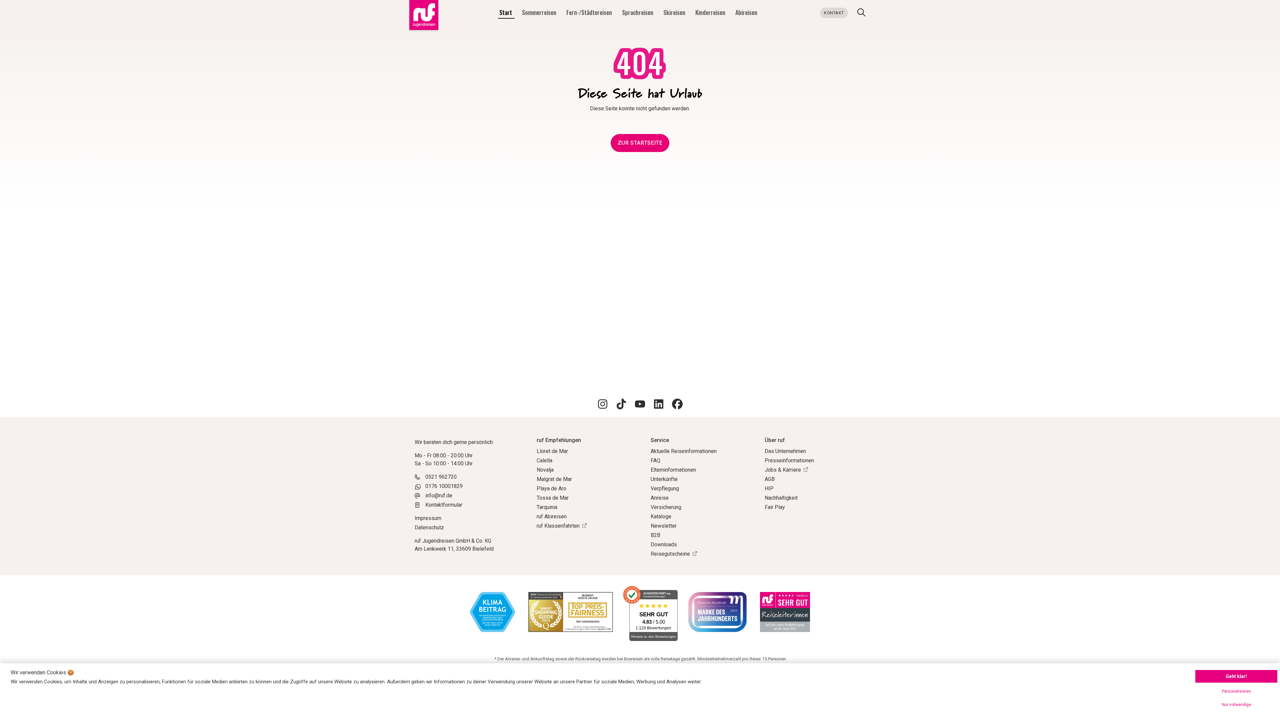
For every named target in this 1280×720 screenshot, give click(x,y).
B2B (655, 535)
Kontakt (834, 12)
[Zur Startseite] (422, 15)
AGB (770, 479)
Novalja (545, 470)
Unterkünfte (664, 479)
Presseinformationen (789, 460)
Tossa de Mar (553, 498)
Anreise (660, 498)
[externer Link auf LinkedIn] (658, 405)
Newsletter (664, 526)
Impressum (428, 518)
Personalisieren (1236, 691)
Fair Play (775, 507)
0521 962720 (441, 477)
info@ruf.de (438, 495)
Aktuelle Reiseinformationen (684, 451)
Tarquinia (547, 507)
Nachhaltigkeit (781, 498)
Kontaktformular (443, 505)
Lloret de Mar (552, 451)
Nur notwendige (1236, 704)
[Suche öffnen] (861, 13)
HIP (769, 488)
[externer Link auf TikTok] (621, 405)
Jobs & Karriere (783, 470)
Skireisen (675, 12)
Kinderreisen (711, 12)
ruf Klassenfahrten (558, 526)
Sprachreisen (638, 12)
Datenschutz (429, 527)
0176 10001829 (444, 486)
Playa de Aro (551, 488)
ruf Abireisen (552, 516)
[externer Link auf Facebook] (677, 405)
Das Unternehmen (785, 451)
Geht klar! (1236, 676)
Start (506, 12)
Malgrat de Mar (554, 479)
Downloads (664, 544)
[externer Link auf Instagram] (602, 405)
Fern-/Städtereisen (589, 12)
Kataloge (661, 516)
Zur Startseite (640, 143)
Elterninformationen (673, 470)
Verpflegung (665, 488)
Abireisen (746, 12)
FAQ (655, 460)
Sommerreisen (540, 12)
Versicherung (666, 507)
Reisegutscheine (670, 554)
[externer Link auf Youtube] (640, 405)
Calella (544, 460)
